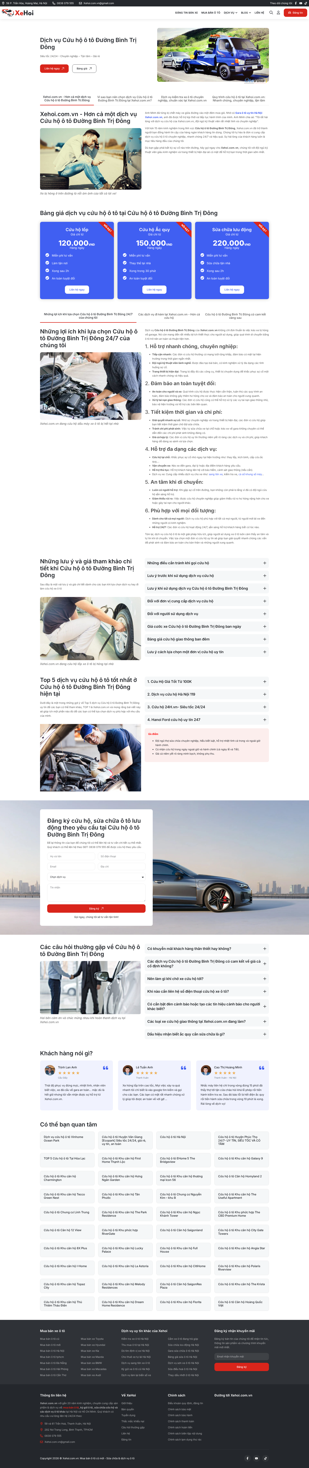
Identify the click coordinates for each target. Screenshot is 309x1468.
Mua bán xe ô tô (52, 1331)
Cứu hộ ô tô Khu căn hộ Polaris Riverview (239, 1267)
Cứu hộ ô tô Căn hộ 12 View (62, 1230)
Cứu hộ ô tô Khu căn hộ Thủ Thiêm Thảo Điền (63, 1303)
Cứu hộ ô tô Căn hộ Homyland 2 (240, 1176)
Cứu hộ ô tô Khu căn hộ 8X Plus (65, 1248)
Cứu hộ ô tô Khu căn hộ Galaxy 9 (240, 1158)
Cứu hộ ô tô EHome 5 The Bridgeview (177, 1160)
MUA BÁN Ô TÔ (210, 12)
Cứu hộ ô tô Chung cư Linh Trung (66, 1212)
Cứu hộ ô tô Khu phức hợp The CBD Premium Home (239, 1213)
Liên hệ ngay (77, 289)
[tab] (67, 98)
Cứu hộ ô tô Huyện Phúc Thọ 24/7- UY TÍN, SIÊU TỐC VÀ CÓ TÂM (239, 1140)
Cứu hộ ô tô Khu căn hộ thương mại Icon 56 (181, 1177)
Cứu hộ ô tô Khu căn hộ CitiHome (182, 1266)
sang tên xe (216, 474)
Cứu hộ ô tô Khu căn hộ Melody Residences (123, 1285)
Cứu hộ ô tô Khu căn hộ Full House (179, 1249)
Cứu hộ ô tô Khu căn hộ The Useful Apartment (237, 1196)
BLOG (244, 12)
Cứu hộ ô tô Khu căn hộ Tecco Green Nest (64, 1196)
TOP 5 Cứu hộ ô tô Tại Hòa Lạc (64, 1158)
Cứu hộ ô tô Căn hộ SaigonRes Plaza (181, 1285)
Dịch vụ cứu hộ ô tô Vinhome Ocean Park (63, 1138)
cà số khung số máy (250, 474)
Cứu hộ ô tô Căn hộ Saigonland (181, 1230)
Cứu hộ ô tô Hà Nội (173, 1137)
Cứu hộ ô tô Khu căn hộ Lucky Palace (122, 1249)
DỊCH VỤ (229, 12)
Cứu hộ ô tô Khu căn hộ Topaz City (64, 1285)
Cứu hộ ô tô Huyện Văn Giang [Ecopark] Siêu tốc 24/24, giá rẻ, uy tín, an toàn (124, 1140)
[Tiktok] (305, 3)
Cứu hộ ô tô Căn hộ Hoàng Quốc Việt (240, 1303)
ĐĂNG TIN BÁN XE (186, 12)
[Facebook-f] (295, 3)
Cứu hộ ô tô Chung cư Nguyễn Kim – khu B (181, 1196)
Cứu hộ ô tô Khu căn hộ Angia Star (241, 1248)
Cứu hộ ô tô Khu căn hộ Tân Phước (121, 1196)
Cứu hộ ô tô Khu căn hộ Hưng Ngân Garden (122, 1177)
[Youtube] (300, 3)
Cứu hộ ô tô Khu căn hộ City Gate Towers (240, 1231)
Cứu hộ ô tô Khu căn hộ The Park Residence (124, 1213)
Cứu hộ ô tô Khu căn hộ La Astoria (125, 1266)
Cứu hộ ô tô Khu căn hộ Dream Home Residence (123, 1303)
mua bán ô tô (71, 1407)
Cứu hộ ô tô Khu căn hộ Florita (180, 1302)
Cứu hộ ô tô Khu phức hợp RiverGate (120, 1231)
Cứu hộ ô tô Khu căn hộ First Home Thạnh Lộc (121, 1160)
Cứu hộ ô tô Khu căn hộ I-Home (65, 1266)
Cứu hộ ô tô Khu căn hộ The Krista (241, 1284)
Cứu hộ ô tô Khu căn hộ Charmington (60, 1177)
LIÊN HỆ (259, 12)
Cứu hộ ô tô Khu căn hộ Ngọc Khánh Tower (180, 1213)
